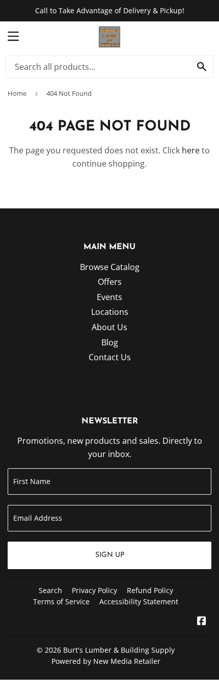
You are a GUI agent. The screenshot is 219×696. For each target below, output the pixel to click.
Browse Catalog (110, 267)
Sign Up (109, 555)
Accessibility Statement (138, 601)
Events (109, 297)
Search (50, 590)
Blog (109, 342)
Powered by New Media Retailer (105, 661)
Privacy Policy (94, 590)
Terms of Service (61, 601)
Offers (110, 281)
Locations (109, 311)
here (191, 150)
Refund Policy (150, 590)
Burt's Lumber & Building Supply (119, 650)
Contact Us (110, 357)
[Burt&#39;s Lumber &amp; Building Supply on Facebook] (201, 621)
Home (17, 93)
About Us (109, 327)
